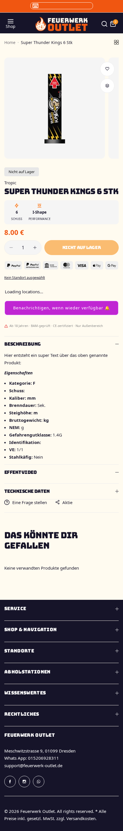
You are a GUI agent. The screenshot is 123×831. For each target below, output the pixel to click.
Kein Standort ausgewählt (24, 277)
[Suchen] (104, 24)
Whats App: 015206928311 (31, 758)
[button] (61, 307)
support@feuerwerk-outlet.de (33, 765)
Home (9, 42)
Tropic (10, 182)
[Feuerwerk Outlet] (61, 24)
